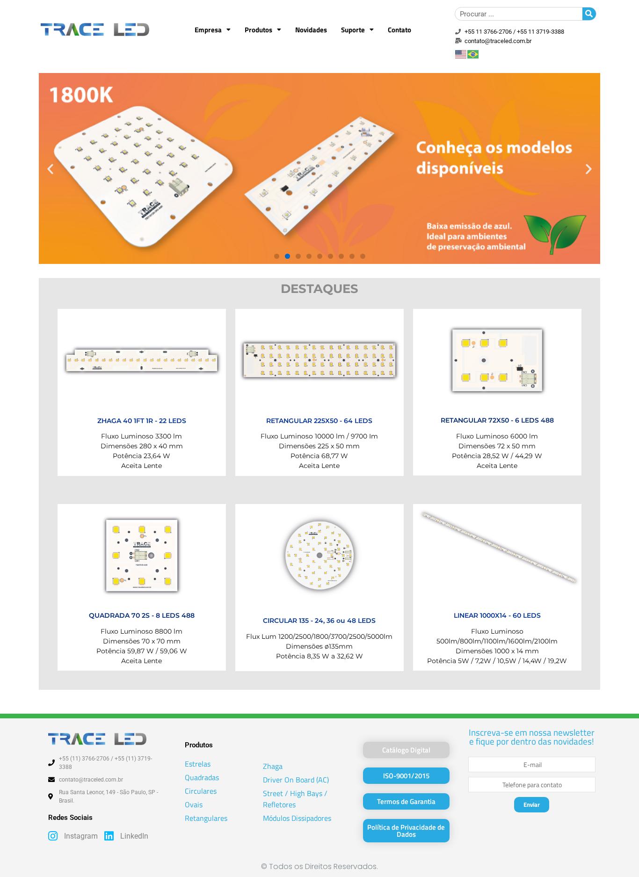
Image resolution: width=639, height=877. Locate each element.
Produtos (258, 29)
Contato (399, 29)
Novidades (311, 29)
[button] (50, 168)
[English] (461, 53)
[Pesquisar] (589, 13)
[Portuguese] (473, 53)
